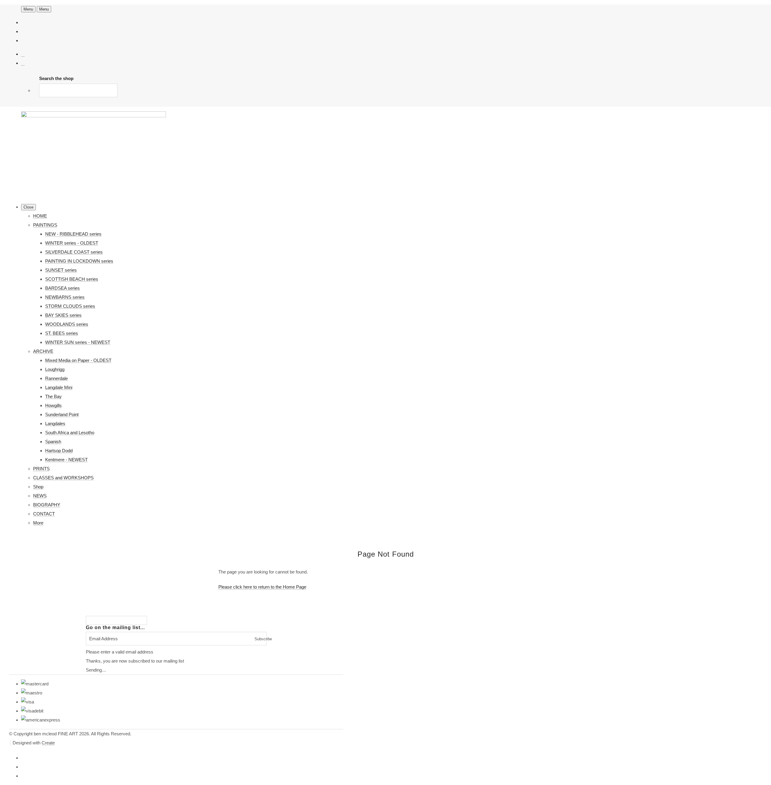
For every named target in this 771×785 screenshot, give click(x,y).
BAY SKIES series (63, 315)
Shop (38, 486)
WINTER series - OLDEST (71, 243)
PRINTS (41, 468)
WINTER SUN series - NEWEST (77, 342)
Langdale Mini (58, 387)
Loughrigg (54, 369)
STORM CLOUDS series (70, 306)
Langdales (55, 423)
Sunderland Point (62, 414)
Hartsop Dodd (59, 450)
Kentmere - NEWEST (66, 459)
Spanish (53, 441)
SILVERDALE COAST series (74, 252)
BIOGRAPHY (46, 504)
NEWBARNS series (65, 297)
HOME (40, 215)
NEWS (40, 495)
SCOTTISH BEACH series (71, 279)
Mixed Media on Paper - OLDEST (78, 360)
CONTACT (44, 513)
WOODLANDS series (66, 324)
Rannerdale (56, 378)
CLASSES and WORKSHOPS (63, 477)
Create (48, 742)
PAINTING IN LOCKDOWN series (79, 261)
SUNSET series (61, 270)
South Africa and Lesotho (69, 432)
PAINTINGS (45, 224)
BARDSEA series (62, 288)
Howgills (53, 405)
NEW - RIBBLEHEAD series (73, 233)
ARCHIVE (43, 351)
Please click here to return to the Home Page (262, 586)
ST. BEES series (61, 333)
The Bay (53, 396)
